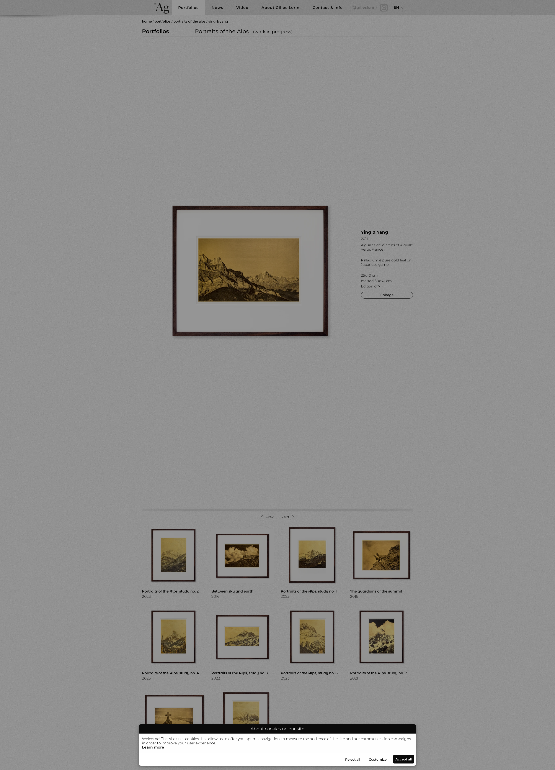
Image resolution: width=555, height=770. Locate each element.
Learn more (153, 747)
